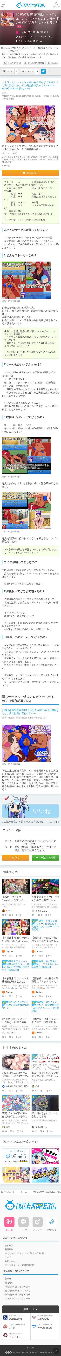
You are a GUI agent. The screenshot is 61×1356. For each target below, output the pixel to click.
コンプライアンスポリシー (17, 1298)
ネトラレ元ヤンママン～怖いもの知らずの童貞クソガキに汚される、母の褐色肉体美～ (30, 148)
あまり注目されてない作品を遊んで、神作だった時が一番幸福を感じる (45, 1075)
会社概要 (9, 1245)
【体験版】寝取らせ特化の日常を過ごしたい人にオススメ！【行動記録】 (15, 940)
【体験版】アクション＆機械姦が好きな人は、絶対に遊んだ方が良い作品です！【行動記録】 (15, 983)
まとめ (23, 1192)
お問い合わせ (11, 1261)
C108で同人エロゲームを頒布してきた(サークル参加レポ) (14, 1075)
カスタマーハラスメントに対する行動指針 (25, 1253)
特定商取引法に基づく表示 (17, 1286)
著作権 (8, 1278)
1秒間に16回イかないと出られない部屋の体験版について (15, 1022)
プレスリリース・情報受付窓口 (19, 1265)
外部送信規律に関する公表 (17, 1294)
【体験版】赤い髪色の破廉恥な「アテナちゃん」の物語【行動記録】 (45, 981)
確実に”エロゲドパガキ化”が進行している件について (14, 1116)
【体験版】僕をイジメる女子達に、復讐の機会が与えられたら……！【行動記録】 (45, 1024)
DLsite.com (16, 1317)
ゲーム (39, 41)
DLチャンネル (30, 5)
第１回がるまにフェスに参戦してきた (45, 1115)
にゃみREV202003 (36, 63)
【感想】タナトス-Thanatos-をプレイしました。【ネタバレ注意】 (15, 900)
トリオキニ (16, 1335)
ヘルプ (8, 1257)
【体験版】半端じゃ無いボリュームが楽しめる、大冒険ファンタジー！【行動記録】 (45, 942)
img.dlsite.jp (14, 301)
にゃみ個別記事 (14, 63)
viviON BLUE (45, 1326)
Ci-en (17, 1326)
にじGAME (45, 1317)
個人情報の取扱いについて (17, 1290)
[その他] (48, 71)
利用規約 (9, 1249)
